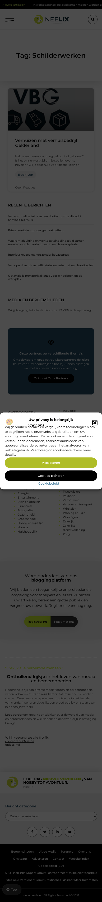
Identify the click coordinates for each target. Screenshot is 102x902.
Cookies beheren (51, 476)
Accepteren (51, 463)
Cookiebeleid (48, 483)
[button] (95, 422)
